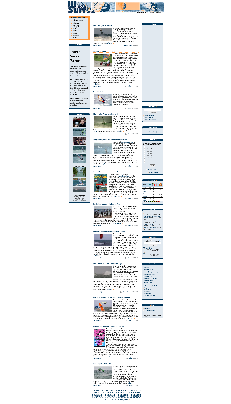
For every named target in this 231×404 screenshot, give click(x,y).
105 (125, 398)
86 (129, 396)
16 (127, 390)
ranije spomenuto (127, 142)
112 (106, 400)
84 (125, 396)
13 (121, 390)
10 (115, 390)
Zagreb (145, 200)
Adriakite (147, 291)
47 (95, 394)
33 (114, 392)
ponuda (148, 253)
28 (103, 392)
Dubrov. (145, 187)
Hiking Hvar (147, 297)
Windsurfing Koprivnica (151, 284)
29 (105, 392)
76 (108, 396)
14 (123, 390)
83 (123, 396)
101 (113, 398)
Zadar (144, 198)
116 (117, 400)
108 (134, 398)
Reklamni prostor (149, 310)
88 (134, 396)
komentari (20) (97, 86)
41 (131, 392)
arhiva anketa (153, 172)
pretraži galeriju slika (150, 119)
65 (134, 394)
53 (108, 394)
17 (130, 390)
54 (110, 394)
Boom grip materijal (150, 221)
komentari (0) (97, 225)
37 (123, 392)
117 (120, 400)
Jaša (129, 86)
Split (144, 193)
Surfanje (146, 271)
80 (116, 396)
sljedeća (125, 400)
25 (97, 392)
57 (116, 394)
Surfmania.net (148, 280)
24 (95, 392)
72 (99, 396)
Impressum (147, 308)
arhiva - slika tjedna (153, 132)
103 (119, 398)
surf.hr (95, 132)
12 (119, 390)
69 (92, 396)
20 (136, 390)
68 (140, 394)
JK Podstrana (148, 269)
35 (118, 392)
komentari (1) (97, 134)
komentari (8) (97, 358)
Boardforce (147, 293)
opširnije (109, 43)
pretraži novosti (149, 115)
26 (99, 392)
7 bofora (146, 267)
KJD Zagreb (148, 276)
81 (118, 396)
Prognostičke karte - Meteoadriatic (150, 288)
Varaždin (145, 194)
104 (122, 398)
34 (116, 392)
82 (121, 396)
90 (138, 396)
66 (136, 394)
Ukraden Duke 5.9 (149, 224)
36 (121, 392)
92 (92, 398)
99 (107, 398)
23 (92, 392)
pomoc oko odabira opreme (153, 213)
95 (99, 398)
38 (125, 392)
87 (131, 396)
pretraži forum (148, 117)
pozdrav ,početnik (150, 227)
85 (127, 396)
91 (140, 396)
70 (95, 396)
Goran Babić (128, 45)
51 (103, 394)
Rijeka (144, 191)
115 (115, 400)
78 (112, 396)
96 (101, 398)
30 (108, 392)
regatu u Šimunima (122, 176)
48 (97, 394)
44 (138, 392)
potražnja (149, 248)
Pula (144, 189)
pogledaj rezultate (153, 169)
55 (112, 394)
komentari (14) (97, 198)
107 (131, 398)
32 (112, 392)
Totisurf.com (148, 282)
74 (103, 396)
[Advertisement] (127, 17)
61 (125, 394)
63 (129, 394)
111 (103, 400)
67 (138, 394)
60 (123, 394)
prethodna (97, 390)
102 (116, 398)
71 (97, 396)
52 (105, 394)
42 (134, 392)
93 (94, 398)
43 (136, 392)
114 (112, 400)
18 (132, 390)
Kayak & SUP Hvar (150, 295)
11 (117, 390)
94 (97, 398)
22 (140, 390)
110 (140, 398)
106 (128, 398)
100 (110, 398)
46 (92, 394)
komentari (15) (97, 292)
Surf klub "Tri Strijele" (151, 278)
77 (110, 396)
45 (140, 392)
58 (118, 394)
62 (127, 394)
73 (101, 396)
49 (99, 394)
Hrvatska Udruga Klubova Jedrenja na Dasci (152, 273)
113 (109, 400)
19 (134, 390)
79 (114, 396)
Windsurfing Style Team (151, 286)
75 (105, 396)
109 (137, 398)
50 (101, 394)
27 (101, 392)
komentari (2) (97, 45)
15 (125, 390)
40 (129, 392)
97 (103, 398)
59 (121, 394)
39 (127, 392)
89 (136, 396)
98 (105, 398)
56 (114, 394)
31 (110, 392)
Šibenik (145, 196)
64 (131, 394)
